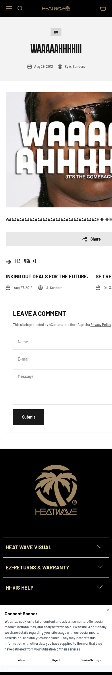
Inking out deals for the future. (47, 276)
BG (56, 32)
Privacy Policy (100, 324)
